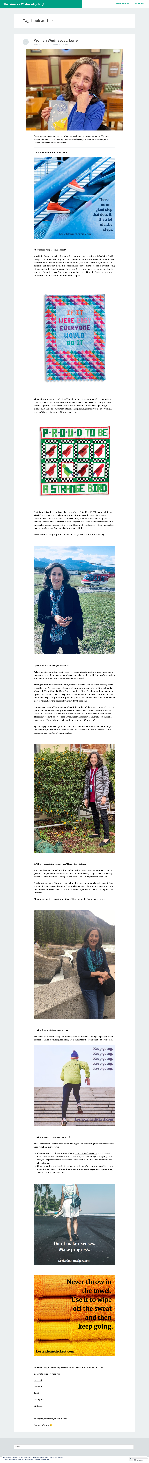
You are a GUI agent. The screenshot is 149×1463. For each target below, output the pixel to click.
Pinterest (38, 893)
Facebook (77, 889)
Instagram (104, 889)
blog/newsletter (77, 1166)
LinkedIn (86, 889)
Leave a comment (61, 44)
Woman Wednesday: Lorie (56, 40)
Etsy (102, 534)
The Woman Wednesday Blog (23, 4)
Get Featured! (140, 4)
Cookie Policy (45, 1459)
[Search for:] (74, 1447)
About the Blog (122, 4)
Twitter (94, 889)
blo (47, 717)
